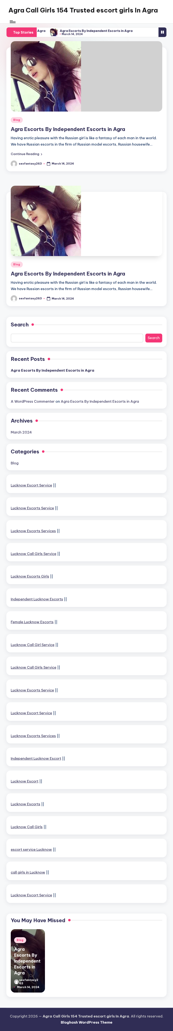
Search (20, 324)
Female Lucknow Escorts (32, 622)
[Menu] (12, 21)
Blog (16, 119)
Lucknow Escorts (25, 804)
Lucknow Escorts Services (33, 531)
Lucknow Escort (24, 781)
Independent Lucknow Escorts (37, 599)
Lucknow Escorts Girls (30, 576)
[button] (26, 154)
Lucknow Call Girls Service (33, 553)
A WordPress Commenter (33, 401)
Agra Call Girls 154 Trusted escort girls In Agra (83, 10)
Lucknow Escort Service (31, 485)
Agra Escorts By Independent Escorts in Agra (89, 31)
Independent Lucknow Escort (36, 758)
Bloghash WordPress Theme (86, 1022)
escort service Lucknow (31, 849)
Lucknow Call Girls (27, 827)
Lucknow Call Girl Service (32, 644)
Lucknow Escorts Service (32, 508)
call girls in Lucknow (28, 872)
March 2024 (21, 432)
